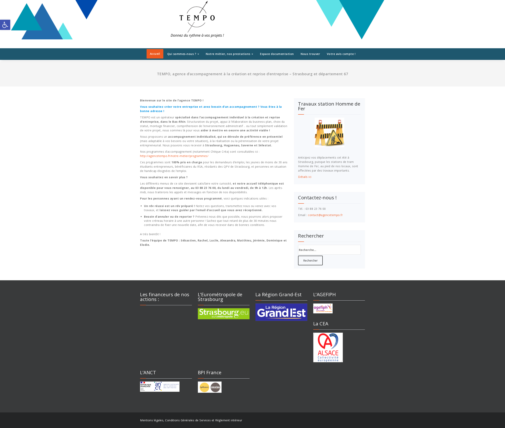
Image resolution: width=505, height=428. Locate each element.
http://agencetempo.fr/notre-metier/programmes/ (174, 156)
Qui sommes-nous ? (182, 54)
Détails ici (304, 177)
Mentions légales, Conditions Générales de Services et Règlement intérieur (191, 420)
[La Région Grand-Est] (281, 312)
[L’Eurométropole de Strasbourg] (224, 313)
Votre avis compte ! (341, 54)
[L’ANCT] (166, 387)
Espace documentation (277, 54)
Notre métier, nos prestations (228, 54)
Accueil (155, 54)
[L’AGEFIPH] (339, 308)
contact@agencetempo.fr (325, 215)
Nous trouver (310, 54)
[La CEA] (339, 347)
